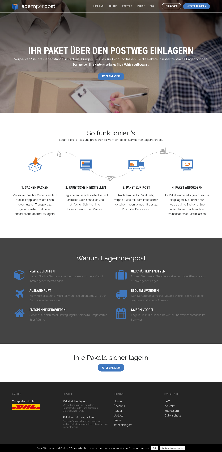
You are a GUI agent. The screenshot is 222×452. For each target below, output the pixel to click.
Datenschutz (172, 415)
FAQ (152, 6)
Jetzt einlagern (196, 6)
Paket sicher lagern (75, 401)
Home (118, 401)
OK (154, 448)
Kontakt (169, 406)
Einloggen (171, 6)
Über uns (98, 6)
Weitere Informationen (172, 448)
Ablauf (113, 6)
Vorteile (127, 6)
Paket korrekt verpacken (78, 417)
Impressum (171, 410)
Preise (141, 6)
